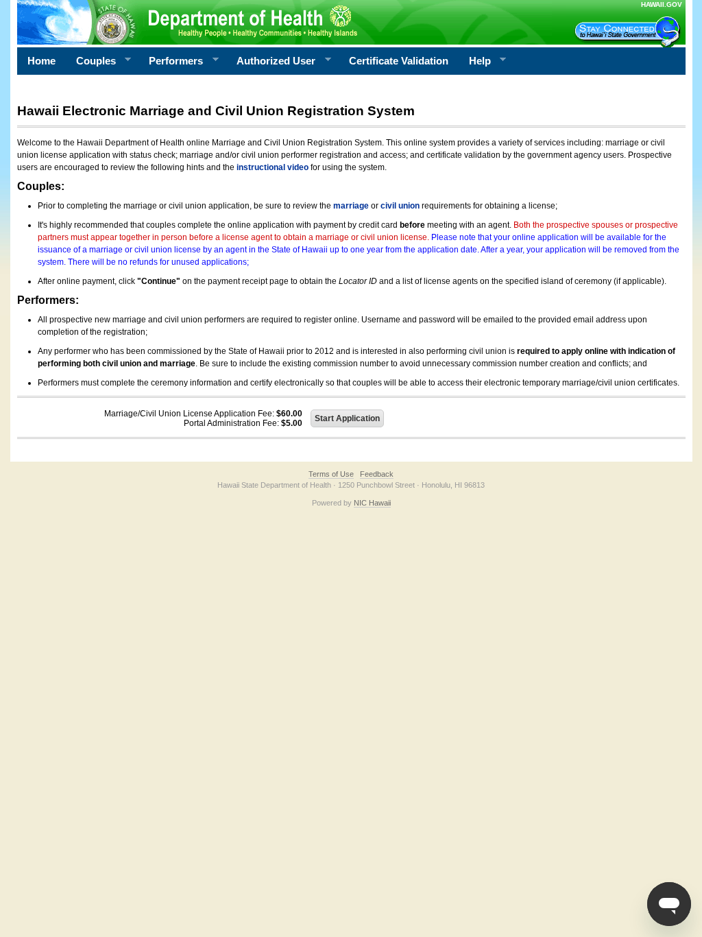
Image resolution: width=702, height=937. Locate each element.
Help (475, 61)
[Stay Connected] (629, 31)
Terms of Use (331, 474)
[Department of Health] (284, 22)
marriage (351, 206)
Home (41, 61)
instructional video (272, 167)
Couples (91, 61)
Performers (170, 61)
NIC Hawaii (372, 503)
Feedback (377, 474)
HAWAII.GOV (661, 4)
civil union (400, 206)
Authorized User (270, 61)
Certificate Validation (398, 61)
